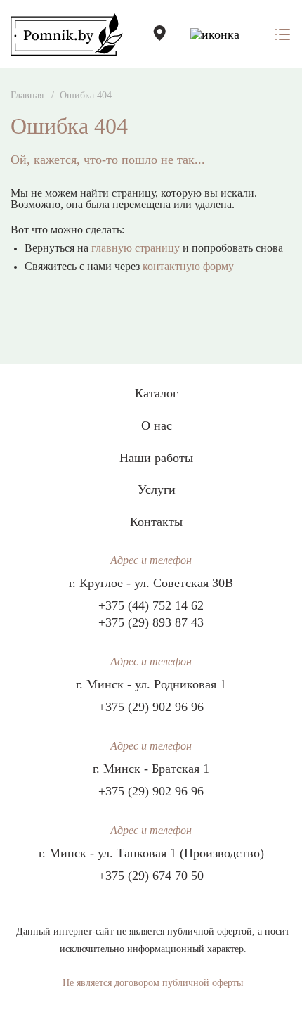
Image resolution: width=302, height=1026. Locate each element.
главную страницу (135, 248)
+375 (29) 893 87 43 (151, 622)
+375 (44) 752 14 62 (151, 605)
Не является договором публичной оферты (153, 982)
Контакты (156, 522)
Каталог (156, 393)
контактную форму (188, 266)
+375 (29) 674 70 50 (151, 875)
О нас (156, 425)
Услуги (157, 489)
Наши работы (156, 458)
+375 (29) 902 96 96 (151, 707)
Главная (27, 95)
